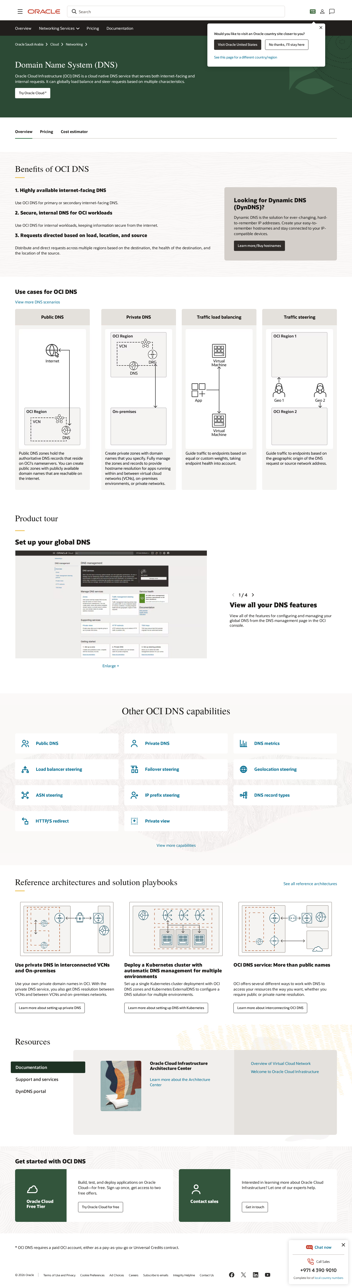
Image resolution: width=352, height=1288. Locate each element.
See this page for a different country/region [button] (245, 57)
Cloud (54, 44)
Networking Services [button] (56, 28)
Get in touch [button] (255, 1207)
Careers (133, 1275)
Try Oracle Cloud (32, 93)
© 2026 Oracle (24, 1275)
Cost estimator (74, 131)
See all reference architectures (310, 883)
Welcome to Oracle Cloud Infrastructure (285, 1071)
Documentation (120, 28)
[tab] (48, 1067)
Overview (23, 28)
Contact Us (207, 1275)
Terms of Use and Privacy (59, 1275)
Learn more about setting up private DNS (50, 1007)
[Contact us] (332, 11)
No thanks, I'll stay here (287, 44)
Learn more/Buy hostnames (259, 245)
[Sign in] (322, 11)
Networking (74, 44)
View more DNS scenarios (37, 301)
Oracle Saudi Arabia (29, 44)
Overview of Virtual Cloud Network (281, 1063)
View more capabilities (176, 845)
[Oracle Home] (44, 11)
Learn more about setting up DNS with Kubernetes (166, 1007)
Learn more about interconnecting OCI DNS (270, 1007)
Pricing (93, 28)
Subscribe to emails (155, 1275)
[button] (20, 11)
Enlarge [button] (110, 665)
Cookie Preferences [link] (92, 1275)
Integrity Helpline (184, 1275)
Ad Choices (116, 1275)
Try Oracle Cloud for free (100, 1207)
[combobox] (176, 11)
